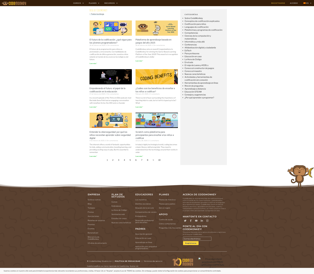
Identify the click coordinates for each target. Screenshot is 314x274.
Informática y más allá (195, 42)
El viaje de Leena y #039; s (196, 65)
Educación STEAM (193, 92)
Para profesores (192, 53)
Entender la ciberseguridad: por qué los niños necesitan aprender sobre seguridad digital (110, 135)
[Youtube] (196, 220)
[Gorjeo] (185, 220)
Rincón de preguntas (194, 86)
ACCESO (294, 3)
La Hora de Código (193, 59)
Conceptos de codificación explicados (202, 21)
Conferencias (191, 45)
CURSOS (77, 3)
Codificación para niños (195, 24)
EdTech (188, 50)
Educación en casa (193, 56)
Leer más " (93, 63)
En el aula (189, 62)
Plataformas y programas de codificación (203, 30)
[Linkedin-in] (201, 220)
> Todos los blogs (97, 14)
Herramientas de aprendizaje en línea (201, 83)
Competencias (191, 33)
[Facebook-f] (190, 220)
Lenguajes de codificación (197, 27)
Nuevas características (195, 74)
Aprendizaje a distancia (195, 89)
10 (160, 159)
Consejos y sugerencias (195, 95)
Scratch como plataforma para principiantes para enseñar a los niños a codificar (155, 135)
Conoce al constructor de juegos (199, 68)
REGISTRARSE (278, 3)
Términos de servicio (153, 261)
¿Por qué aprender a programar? (199, 97)
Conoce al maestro (193, 71)
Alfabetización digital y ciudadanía (200, 47)
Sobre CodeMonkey (194, 18)
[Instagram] (207, 220)
